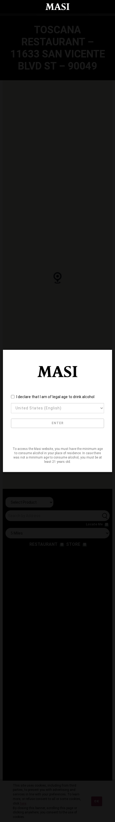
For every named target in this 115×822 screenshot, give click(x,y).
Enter (58, 423)
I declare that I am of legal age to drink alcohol (55, 397)
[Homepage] (57, 6)
